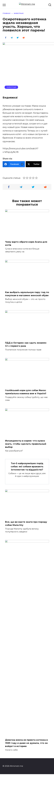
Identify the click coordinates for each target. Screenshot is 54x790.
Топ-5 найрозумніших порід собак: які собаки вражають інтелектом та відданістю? (27, 466)
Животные (11, 87)
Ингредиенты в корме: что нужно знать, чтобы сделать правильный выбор (25, 444)
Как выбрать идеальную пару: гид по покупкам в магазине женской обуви (27, 294)
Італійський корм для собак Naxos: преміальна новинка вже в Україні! (25, 392)
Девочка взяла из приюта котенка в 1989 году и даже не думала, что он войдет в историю (26, 743)
